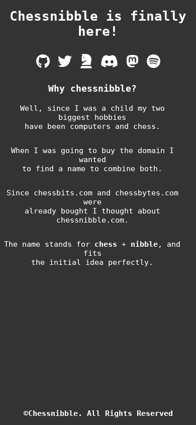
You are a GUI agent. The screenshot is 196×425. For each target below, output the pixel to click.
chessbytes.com (146, 192)
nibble (144, 244)
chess (105, 244)
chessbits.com (63, 192)
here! (98, 31)
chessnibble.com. (92, 220)
